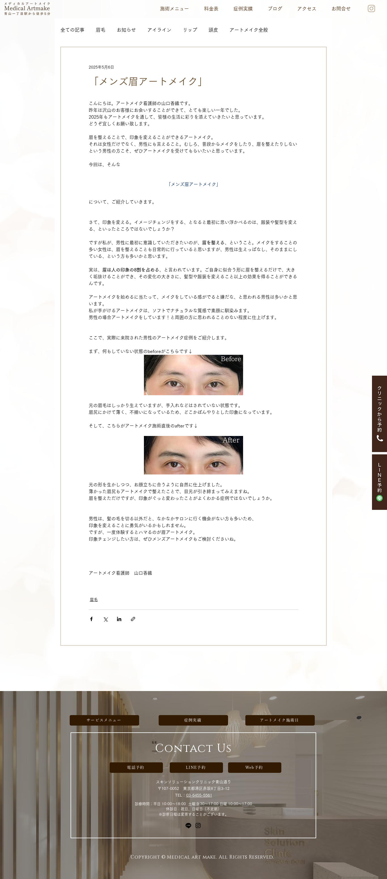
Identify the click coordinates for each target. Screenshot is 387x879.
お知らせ (126, 29)
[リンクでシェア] (133, 619)
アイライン (159, 29)
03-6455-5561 (199, 795)
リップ (190, 29)
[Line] (188, 825)
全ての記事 (72, 29)
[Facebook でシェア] (91, 619)
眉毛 (100, 29)
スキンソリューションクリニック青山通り (193, 782)
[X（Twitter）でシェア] (105, 619)
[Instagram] (198, 825)
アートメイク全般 (248, 29)
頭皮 (213, 29)
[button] (174, 9)
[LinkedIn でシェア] (119, 619)
